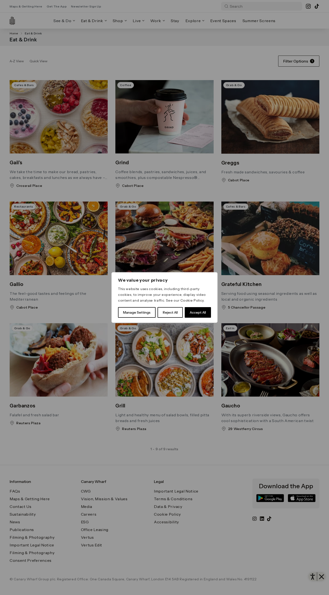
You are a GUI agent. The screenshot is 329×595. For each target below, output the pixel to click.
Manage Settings (137, 312)
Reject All (170, 312)
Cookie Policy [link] (192, 300)
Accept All (198, 312)
